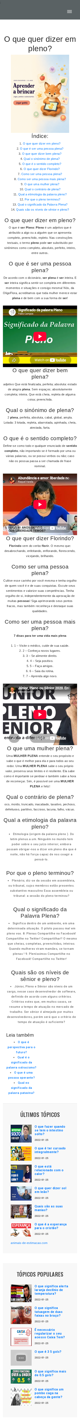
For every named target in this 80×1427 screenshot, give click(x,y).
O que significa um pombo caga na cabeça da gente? (49, 1393)
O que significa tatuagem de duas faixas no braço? (49, 1311)
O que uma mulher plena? (41, 184)
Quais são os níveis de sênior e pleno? (42, 209)
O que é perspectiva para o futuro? (21, 1047)
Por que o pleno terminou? (42, 199)
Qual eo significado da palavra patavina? (21, 1088)
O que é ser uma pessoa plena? (41, 148)
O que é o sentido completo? (41, 163)
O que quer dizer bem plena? (42, 153)
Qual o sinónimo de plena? (42, 158)
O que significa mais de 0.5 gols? (50, 1373)
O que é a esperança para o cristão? (51, 1226)
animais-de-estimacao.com (29, 1243)
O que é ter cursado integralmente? (50, 1150)
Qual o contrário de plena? (42, 189)
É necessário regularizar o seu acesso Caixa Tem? (50, 1333)
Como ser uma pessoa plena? (41, 174)
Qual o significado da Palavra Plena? (43, 204)
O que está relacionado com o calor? (49, 1170)
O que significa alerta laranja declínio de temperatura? (51, 1290)
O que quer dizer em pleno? (42, 143)
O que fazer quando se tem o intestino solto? (50, 1130)
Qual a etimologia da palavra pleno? (42, 194)
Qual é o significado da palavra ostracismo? (21, 1062)
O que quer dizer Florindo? (42, 169)
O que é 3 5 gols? (48, 1352)
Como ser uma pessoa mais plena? (42, 179)
